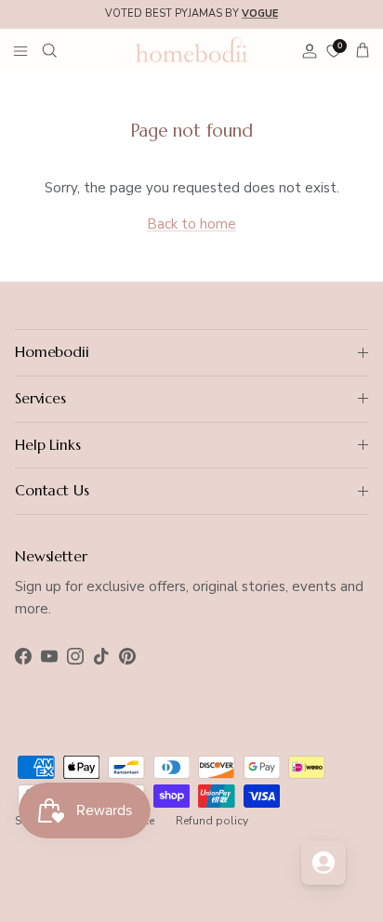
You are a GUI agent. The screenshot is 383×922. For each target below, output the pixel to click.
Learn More (314, 21)
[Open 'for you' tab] (323, 862)
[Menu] (20, 50)
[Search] (61, 50)
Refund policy (212, 820)
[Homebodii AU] (191, 49)
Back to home (191, 224)
